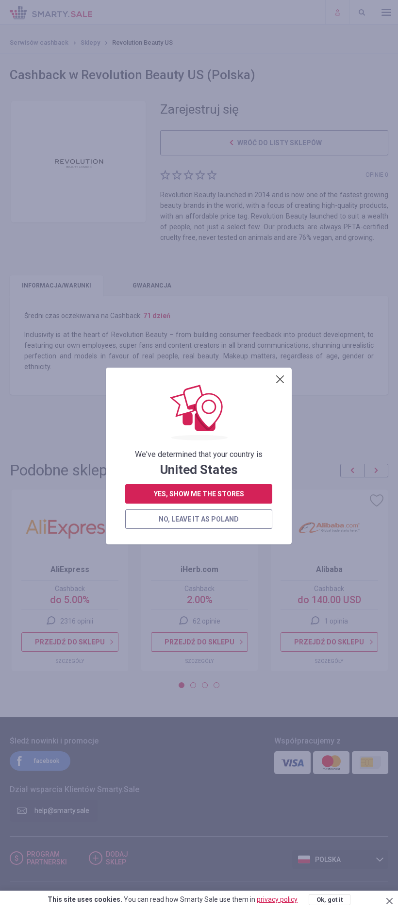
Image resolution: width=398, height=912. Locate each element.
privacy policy (277, 899)
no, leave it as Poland (199, 519)
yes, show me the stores (199, 494)
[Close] (280, 379)
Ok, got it (329, 899)
